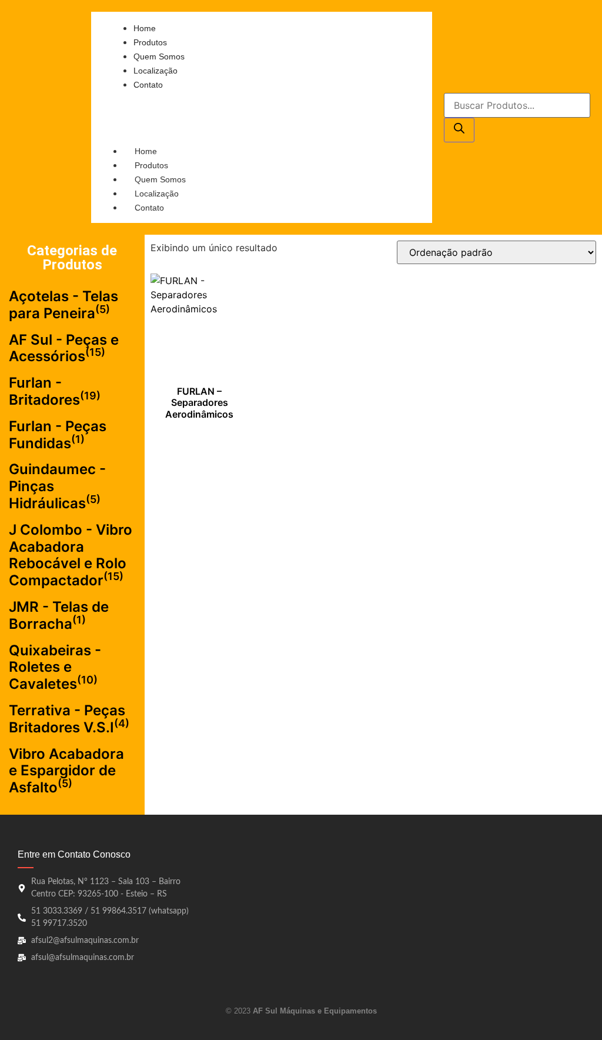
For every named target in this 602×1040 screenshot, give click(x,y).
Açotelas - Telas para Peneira (63, 305)
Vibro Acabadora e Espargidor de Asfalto (66, 770)
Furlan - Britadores (44, 391)
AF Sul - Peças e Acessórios (64, 348)
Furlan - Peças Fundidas (57, 435)
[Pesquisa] (459, 130)
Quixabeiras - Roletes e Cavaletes (55, 667)
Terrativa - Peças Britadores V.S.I (67, 719)
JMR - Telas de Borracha (59, 615)
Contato (149, 207)
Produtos (151, 165)
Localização (157, 193)
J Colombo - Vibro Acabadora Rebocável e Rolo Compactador (70, 555)
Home (146, 151)
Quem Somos (160, 179)
